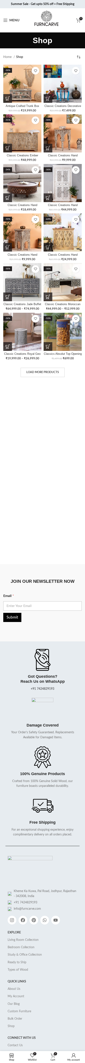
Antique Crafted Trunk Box (22, 106)
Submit (12, 617)
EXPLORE (14, 932)
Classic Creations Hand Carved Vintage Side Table (22, 256)
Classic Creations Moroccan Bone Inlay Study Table (62, 306)
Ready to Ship (17, 962)
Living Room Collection (23, 939)
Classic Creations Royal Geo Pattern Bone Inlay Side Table (22, 355)
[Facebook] (23, 920)
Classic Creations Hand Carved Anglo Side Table (62, 157)
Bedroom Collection (21, 947)
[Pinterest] (33, 920)
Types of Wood (18, 969)
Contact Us (15, 1045)
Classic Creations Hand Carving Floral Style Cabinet (62, 256)
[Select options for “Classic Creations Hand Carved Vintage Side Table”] (7, 247)
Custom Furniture (19, 1011)
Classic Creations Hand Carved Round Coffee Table (22, 207)
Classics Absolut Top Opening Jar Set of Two (63, 355)
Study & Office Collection (25, 954)
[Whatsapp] (44, 920)
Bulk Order (15, 1018)
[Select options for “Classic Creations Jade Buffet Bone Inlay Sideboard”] (7, 296)
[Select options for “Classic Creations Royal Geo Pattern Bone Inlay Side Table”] (7, 346)
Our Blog (14, 1004)
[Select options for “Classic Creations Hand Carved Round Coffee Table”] (7, 197)
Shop (11, 1026)
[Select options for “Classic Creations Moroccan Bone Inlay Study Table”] (48, 296)
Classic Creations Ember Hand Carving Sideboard (22, 157)
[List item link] (42, 902)
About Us (14, 988)
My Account (16, 996)
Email (8, 596)
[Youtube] (55, 920)
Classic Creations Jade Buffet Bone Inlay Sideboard (22, 306)
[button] (7, 98)
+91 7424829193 (42, 688)
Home (7, 57)
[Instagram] (12, 920)
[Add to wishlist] (35, 70)
